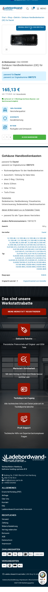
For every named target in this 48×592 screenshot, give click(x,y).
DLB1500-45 (41, 247)
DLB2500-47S (22, 260)
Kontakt (5, 502)
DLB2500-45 (13, 260)
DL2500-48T (41, 243)
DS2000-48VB (41, 264)
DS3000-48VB (41, 269)
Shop (10, 17)
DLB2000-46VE (40, 256)
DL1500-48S (32, 240)
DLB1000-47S (22, 247)
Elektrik (17, 17)
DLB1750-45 (32, 254)
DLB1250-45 (32, 247)
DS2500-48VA (20, 267)
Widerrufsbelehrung (10, 526)
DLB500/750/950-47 (20, 262)
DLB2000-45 (41, 254)
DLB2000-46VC (29, 256)
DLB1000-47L (41, 245)
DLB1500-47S (41, 251)
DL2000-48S (14, 243)
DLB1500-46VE (40, 249)
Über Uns (5, 499)
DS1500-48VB (20, 264)
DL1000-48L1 (12, 238)
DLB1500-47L (20, 251)
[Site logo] (12, 8)
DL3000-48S (12, 245)
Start (4, 17)
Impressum (6, 544)
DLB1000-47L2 (12, 247)
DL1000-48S (41, 238)
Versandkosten (21, 94)
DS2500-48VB (31, 267)
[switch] (42, 582)
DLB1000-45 (21, 245)
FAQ (3, 506)
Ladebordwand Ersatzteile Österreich (17, 509)
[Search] (27, 8)
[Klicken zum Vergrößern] (6, 49)
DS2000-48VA (31, 264)
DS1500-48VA (41, 262)
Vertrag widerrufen (9, 530)
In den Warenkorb (29, 137)
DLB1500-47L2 (30, 251)
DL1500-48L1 (13, 240)
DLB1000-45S (31, 245)
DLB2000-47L (19, 258)
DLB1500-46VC (29, 249)
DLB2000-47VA (40, 258)
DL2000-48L (41, 240)
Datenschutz (7, 540)
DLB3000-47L (32, 260)
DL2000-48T (23, 243)
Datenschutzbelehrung (10, 580)
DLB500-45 (42, 260)
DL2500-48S (32, 243)
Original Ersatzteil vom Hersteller (34, 281)
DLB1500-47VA (22, 254)
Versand (5, 519)
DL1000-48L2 (22, 238)
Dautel (44, 232)
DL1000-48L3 (32, 238)
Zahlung (5, 523)
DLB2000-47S (30, 258)
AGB (3, 537)
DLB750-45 (32, 262)
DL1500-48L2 (23, 240)
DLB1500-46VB (18, 249)
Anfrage (5, 495)
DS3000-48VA (41, 267)
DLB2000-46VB (18, 256)
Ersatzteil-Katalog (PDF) (11, 492)
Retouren (5, 533)
